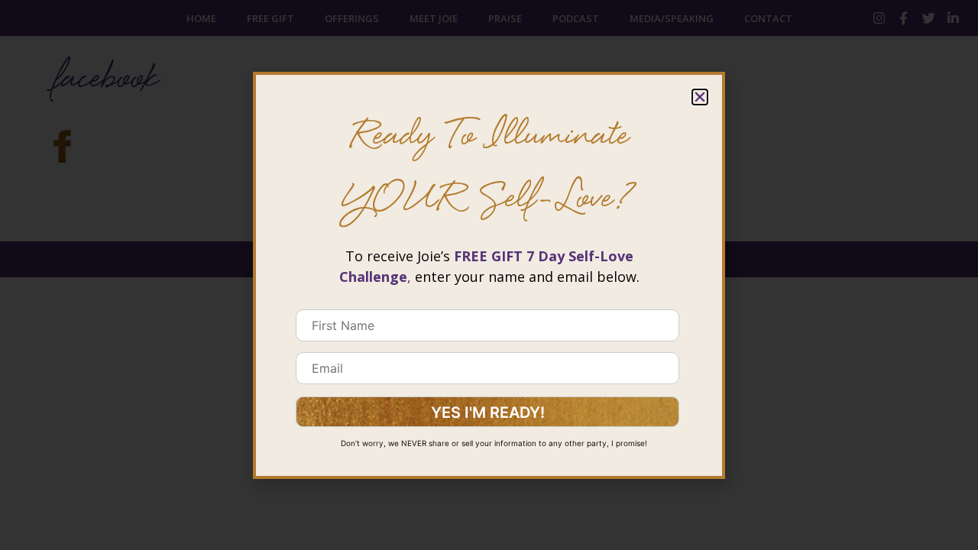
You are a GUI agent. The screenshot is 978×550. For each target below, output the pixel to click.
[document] (489, 275)
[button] (700, 97)
